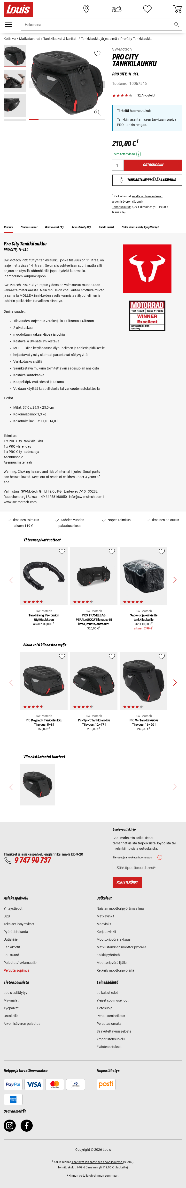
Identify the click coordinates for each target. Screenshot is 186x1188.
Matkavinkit (105, 916)
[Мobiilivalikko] (8, 24)
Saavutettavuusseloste (114, 1031)
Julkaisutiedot (107, 993)
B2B (7, 916)
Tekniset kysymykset (19, 924)
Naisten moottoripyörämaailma (120, 908)
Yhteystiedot (13, 908)
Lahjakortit (12, 947)
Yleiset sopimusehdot (113, 1000)
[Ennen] (101, 84)
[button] (176, 25)
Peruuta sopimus (16, 970)
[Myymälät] (86, 9)
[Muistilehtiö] (147, 9)
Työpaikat (11, 1008)
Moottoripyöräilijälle (111, 963)
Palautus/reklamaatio (20, 963)
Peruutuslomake (109, 1024)
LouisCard (11, 955)
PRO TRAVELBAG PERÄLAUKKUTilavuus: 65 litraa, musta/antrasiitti (94, 619)
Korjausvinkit (106, 932)
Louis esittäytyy (15, 993)
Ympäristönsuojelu (111, 1039)
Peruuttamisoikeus (111, 1016)
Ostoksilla (11, 1016)
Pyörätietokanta (16, 932)
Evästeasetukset (109, 1047)
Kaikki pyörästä (108, 955)
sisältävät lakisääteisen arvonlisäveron (97, 1162)
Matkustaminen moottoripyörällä (121, 947)
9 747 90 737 (32, 860)
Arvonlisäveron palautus (22, 1024)
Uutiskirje (10, 939)
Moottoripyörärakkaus (114, 939)
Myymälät (11, 1000)
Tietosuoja (104, 1008)
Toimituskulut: (121, 207)
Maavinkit (104, 924)
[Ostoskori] (177, 9)
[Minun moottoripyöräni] (117, 9)
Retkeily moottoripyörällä (115, 970)
